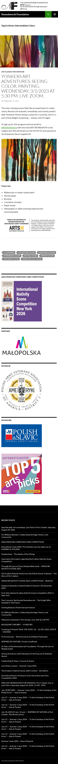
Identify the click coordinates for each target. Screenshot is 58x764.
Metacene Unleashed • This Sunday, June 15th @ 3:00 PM (25, 620)
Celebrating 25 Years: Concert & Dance (17, 661)
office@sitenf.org (9, 127)
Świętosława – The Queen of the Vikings (18, 554)
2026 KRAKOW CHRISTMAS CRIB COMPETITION (22, 542)
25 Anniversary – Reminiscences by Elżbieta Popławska (24, 637)
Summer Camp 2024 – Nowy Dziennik (17, 741)
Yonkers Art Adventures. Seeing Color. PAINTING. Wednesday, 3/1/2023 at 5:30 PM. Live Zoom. (28, 86)
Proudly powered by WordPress (12, 761)
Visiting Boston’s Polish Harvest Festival (18, 607)
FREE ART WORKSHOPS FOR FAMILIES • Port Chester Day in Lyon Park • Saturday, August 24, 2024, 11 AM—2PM (27, 684)
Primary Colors (47, 256)
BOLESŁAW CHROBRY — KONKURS (16, 624)
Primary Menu (55, 14)
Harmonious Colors (47, 252)
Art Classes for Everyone (12, 72)
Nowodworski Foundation (15, 14)
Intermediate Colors (12, 256)
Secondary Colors (11, 259)
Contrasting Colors (26, 252)
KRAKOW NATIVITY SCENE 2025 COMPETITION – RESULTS (27, 581)
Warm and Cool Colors (32, 259)
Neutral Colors (30, 256)
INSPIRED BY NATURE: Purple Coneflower (19, 641)
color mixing (9, 252)
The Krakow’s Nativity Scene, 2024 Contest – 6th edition (24, 671)
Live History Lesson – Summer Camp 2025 (19, 666)
